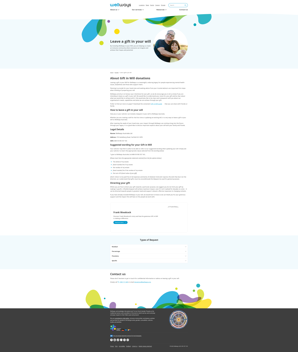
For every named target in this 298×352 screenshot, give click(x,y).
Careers (157, 5)
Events (152, 5)
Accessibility (122, 346)
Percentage (116, 251)
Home (111, 72)
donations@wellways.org (142, 282)
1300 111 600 (124, 282)
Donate (163, 5)
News (147, 5)
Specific (114, 261)
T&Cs (116, 346)
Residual (115, 247)
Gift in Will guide (156, 104)
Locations (142, 5)
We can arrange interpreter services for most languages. (127, 335)
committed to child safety (122, 318)
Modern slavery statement (145, 346)
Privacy (112, 346)
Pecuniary (115, 256)
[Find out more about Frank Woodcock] (149, 217)
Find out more (119, 222)
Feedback (128, 346)
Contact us (134, 346)
